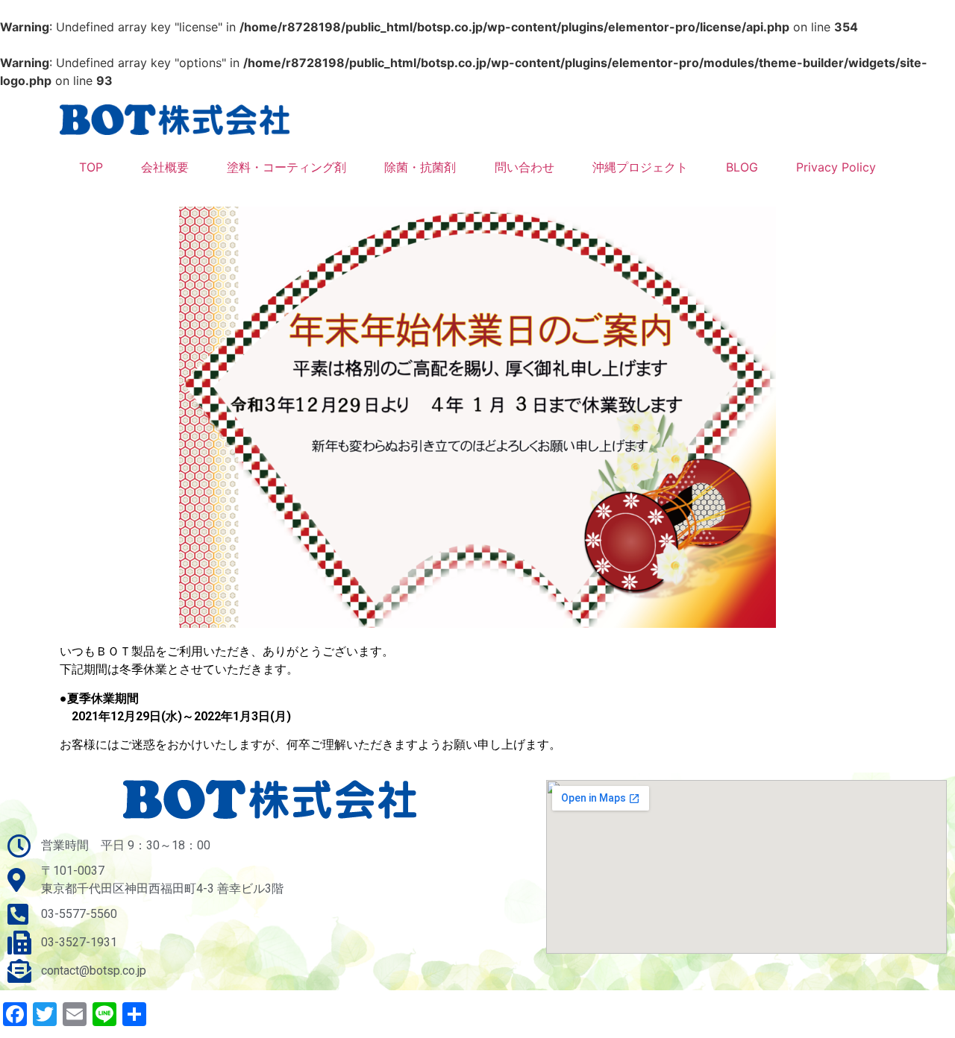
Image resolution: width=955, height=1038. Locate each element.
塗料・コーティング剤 (286, 167)
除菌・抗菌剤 (420, 167)
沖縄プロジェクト (640, 167)
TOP (91, 167)
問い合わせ (524, 167)
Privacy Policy (836, 167)
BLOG (742, 167)
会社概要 (165, 167)
